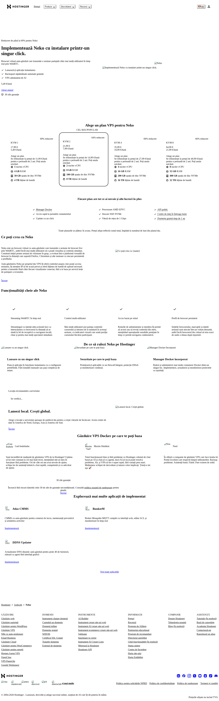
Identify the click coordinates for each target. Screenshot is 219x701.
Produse (48, 7)
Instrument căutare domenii (55, 618)
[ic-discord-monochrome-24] (216, 676)
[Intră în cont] (209, 7)
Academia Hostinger (206, 626)
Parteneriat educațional (138, 630)
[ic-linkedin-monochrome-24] (178, 676)
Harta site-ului (134, 653)
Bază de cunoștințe (205, 622)
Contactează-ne (204, 630)
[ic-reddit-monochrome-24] (205, 676)
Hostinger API (85, 649)
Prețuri (37, 6)
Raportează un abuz (206, 634)
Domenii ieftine (49, 626)
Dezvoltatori (66, 7)
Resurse (83, 7)
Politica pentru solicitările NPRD (131, 683)
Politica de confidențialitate (162, 683)
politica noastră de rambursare (98, 487)
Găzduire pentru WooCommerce (16, 645)
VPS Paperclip (8, 661)
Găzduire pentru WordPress (14, 626)
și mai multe (68, 683)
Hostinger (5, 605)
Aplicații (18, 605)
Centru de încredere (137, 649)
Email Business (8, 638)
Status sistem (134, 645)
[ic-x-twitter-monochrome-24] (194, 676)
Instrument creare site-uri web (92, 622)
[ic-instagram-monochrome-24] (189, 676)
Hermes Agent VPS (10, 653)
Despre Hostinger (176, 618)
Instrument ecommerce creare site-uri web (97, 630)
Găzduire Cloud (8, 642)
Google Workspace (10, 665)
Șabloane (82, 634)
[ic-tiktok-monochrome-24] (210, 676)
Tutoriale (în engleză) (207, 618)
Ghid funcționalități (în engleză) (143, 642)
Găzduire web (7, 618)
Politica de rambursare (187, 683)
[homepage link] (18, 6)
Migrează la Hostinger (88, 645)
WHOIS (46, 634)
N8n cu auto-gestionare (12, 634)
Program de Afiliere (137, 626)
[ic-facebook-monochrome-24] (184, 676)
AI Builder (83, 618)
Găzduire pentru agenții (12, 649)
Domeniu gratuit (50, 630)
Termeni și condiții (209, 683)
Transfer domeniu (50, 642)
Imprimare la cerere (87, 638)
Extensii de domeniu (52, 645)
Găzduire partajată (9, 622)
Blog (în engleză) (176, 626)
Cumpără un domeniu (52, 622)
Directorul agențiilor (137, 638)
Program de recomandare (140, 634)
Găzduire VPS (8, 630)
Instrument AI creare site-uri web (93, 626)
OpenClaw (6, 657)
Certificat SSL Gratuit (52, 638)
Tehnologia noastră (177, 622)
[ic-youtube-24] (200, 676)
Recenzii (132, 622)
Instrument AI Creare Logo (91, 642)
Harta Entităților (135, 657)
